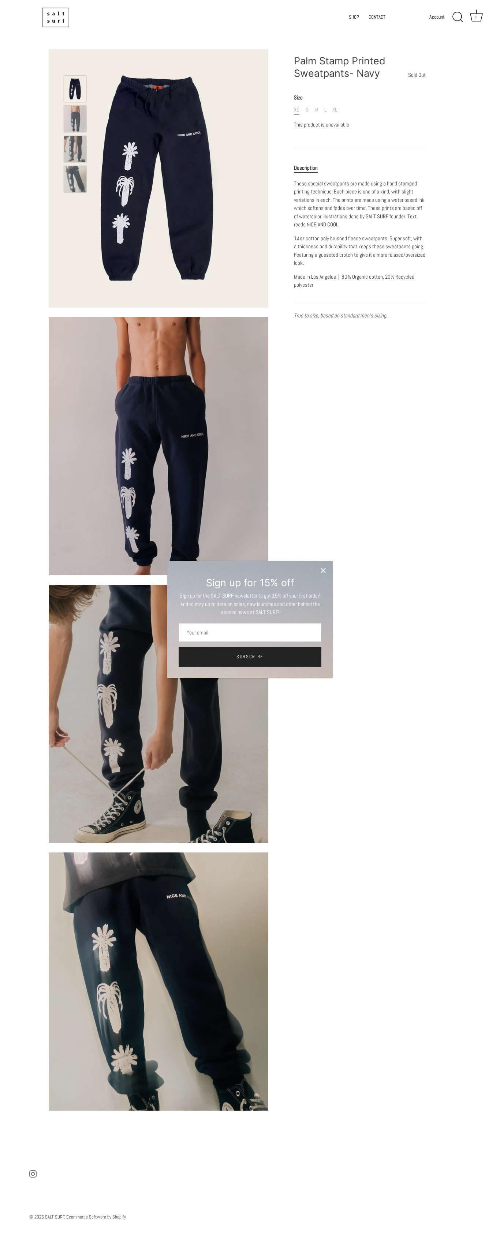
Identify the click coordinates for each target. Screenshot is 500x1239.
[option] (75, 90)
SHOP (354, 17)
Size (298, 97)
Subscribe (250, 657)
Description (306, 167)
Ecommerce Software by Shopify (96, 1217)
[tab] (309, 168)
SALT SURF (54, 1217)
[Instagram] (33, 1173)
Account (437, 17)
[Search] (457, 17)
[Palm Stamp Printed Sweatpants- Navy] (75, 88)
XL (334, 109)
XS (296, 109)
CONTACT (377, 17)
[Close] (323, 570)
